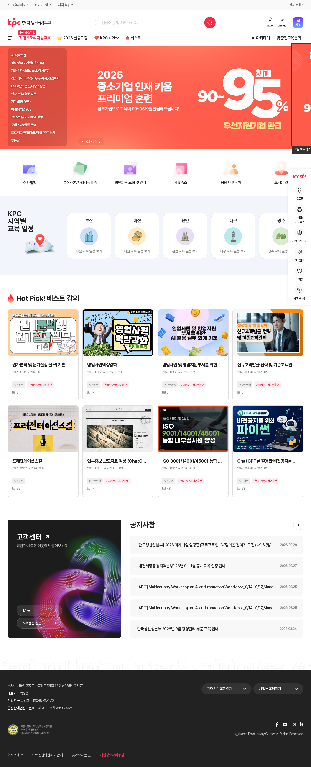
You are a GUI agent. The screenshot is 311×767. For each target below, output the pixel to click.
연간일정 (29, 182)
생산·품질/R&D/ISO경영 (27, 117)
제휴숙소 (180, 182)
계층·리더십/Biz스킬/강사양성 (30, 71)
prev (82, 142)
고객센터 (282, 26)
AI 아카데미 (261, 38)
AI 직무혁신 (18, 55)
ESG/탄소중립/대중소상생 (28, 86)
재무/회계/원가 (20, 102)
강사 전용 (295, 5)
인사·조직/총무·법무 (23, 94)
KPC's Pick (109, 38)
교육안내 (299, 260)
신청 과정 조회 (299, 241)
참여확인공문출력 (299, 220)
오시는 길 (281, 182)
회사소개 (14, 755)
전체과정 (10, 38)
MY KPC (299, 175)
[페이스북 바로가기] (277, 724)
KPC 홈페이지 (16, 5)
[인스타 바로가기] (294, 724)
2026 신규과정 (75, 38)
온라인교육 (42, 5)
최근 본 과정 (299, 298)
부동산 (15, 140)
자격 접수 (64, 5)
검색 (210, 22)
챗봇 (298, 22)
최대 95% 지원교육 (35, 38)
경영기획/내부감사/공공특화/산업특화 (35, 78)
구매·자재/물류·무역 (23, 125)
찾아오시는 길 (81, 755)
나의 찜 (299, 279)
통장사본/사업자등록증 (80, 182)
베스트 (135, 38)
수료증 (299, 198)
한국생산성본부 (29, 22)
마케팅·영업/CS (21, 109)
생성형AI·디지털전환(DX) (27, 63)
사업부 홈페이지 (270, 689)
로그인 (270, 26)
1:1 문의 (28, 610)
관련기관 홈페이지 (219, 689)
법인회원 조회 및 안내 (130, 182)
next (100, 142)
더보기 (47, 536)
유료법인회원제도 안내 (47, 755)
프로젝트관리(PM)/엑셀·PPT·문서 (33, 133)
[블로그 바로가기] (301, 724)
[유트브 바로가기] (285, 724)
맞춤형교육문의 (289, 38)
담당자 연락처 (231, 182)
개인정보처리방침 (112, 755)
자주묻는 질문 (32, 623)
